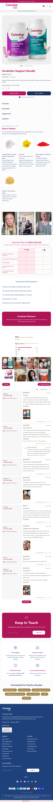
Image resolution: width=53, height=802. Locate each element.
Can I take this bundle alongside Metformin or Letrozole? (26, 295)
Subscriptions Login (7, 741)
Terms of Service (31, 744)
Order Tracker (5, 739)
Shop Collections (6, 744)
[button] (9, 77)
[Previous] (13, 1)
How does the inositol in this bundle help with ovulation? (26, 291)
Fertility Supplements (9, 690)
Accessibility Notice (32, 746)
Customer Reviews (7, 758)
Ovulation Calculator (7, 746)
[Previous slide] (2, 223)
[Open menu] (3, 6)
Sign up (38, 632)
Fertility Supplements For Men (41, 690)
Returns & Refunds (32, 751)
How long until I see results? (26, 299)
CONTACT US (5, 725)
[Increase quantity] (9, 88)
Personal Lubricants (33, 694)
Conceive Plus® (28, 792)
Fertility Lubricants (24, 690)
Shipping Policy (31, 741)
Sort (37, 389)
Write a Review (45, 385)
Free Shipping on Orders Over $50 (26, 1)
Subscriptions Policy (32, 739)
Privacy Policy (30, 748)
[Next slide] (50, 223)
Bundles (44, 694)
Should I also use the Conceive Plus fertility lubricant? (26, 303)
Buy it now (39, 93)
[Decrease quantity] (3, 88)
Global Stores (5, 756)
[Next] (39, 1)
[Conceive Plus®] (11, 6)
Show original (42, 441)
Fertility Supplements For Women (15, 694)
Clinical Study (5, 753)
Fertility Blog (5, 748)
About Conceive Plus (7, 751)
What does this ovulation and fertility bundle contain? (26, 287)
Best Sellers (26, 698)
